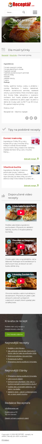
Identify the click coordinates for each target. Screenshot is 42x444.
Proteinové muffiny (15, 359)
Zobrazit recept (30, 159)
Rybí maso (22, 20)
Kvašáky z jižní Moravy (16, 348)
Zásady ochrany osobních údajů (17, 418)
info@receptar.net (11, 408)
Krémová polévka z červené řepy (20, 356)
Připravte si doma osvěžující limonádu (22, 362)
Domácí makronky (12, 138)
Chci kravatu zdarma (15, 334)
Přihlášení (5, 440)
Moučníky (13, 55)
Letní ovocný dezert (15, 379)
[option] (21, 29)
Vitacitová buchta (12, 167)
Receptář (5, 55)
